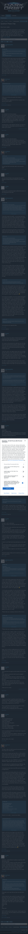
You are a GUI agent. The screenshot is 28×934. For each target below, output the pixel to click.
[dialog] (14, 467)
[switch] (23, 467)
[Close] (25, 441)
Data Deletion (6, 493)
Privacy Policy (21, 493)
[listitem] (14, 464)
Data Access (14, 493)
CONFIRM (8, 488)
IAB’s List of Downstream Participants (15, 460)
